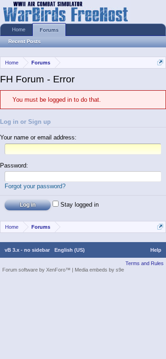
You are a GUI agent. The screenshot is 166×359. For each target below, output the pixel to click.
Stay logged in (79, 204)
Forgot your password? (35, 186)
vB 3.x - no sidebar (27, 250)
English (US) (69, 250)
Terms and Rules (144, 263)
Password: (14, 165)
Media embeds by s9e (99, 269)
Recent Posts (24, 41)
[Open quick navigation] (160, 62)
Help (155, 250)
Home (18, 29)
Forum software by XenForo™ (37, 269)
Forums (49, 30)
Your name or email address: (38, 137)
